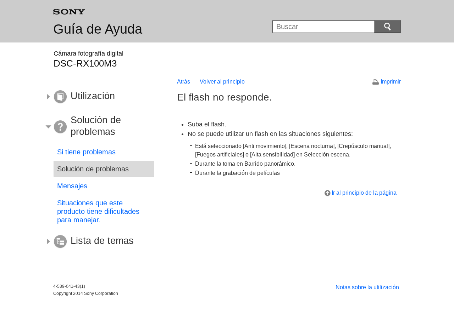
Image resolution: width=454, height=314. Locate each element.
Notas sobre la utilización (367, 287)
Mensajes (72, 186)
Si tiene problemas (86, 152)
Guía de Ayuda (97, 29)
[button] (98, 97)
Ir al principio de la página (364, 193)
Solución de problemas (93, 169)
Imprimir (391, 82)
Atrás (183, 82)
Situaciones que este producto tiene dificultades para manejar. (98, 211)
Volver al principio (222, 82)
